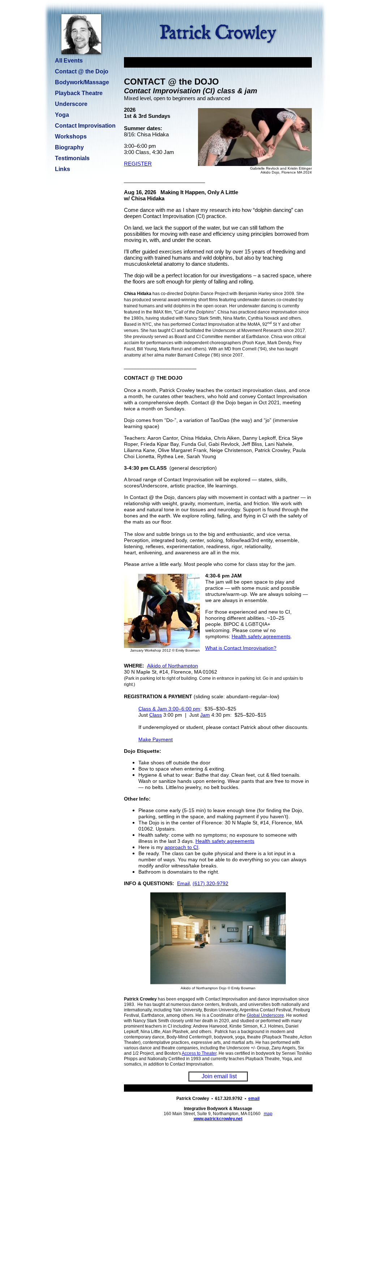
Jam (205, 715)
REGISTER (138, 164)
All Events (69, 60)
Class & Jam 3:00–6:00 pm (169, 709)
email (253, 1098)
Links (62, 169)
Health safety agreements (261, 636)
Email (183, 883)
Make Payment (155, 739)
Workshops (71, 136)
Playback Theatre (79, 93)
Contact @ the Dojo (81, 71)
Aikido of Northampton (172, 666)
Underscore (71, 104)
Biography (69, 147)
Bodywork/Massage (82, 82)
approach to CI (181, 847)
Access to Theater (199, 1053)
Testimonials (72, 158)
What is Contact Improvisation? (240, 648)
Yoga (62, 115)
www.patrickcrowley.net (218, 1118)
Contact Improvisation (85, 126)
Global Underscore (265, 1015)
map (268, 1113)
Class (155, 715)
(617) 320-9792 (210, 883)
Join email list (219, 1076)
